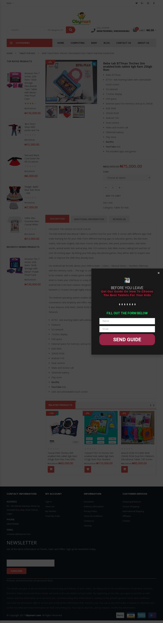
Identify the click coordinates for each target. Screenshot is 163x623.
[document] (81, 311)
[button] (158, 273)
